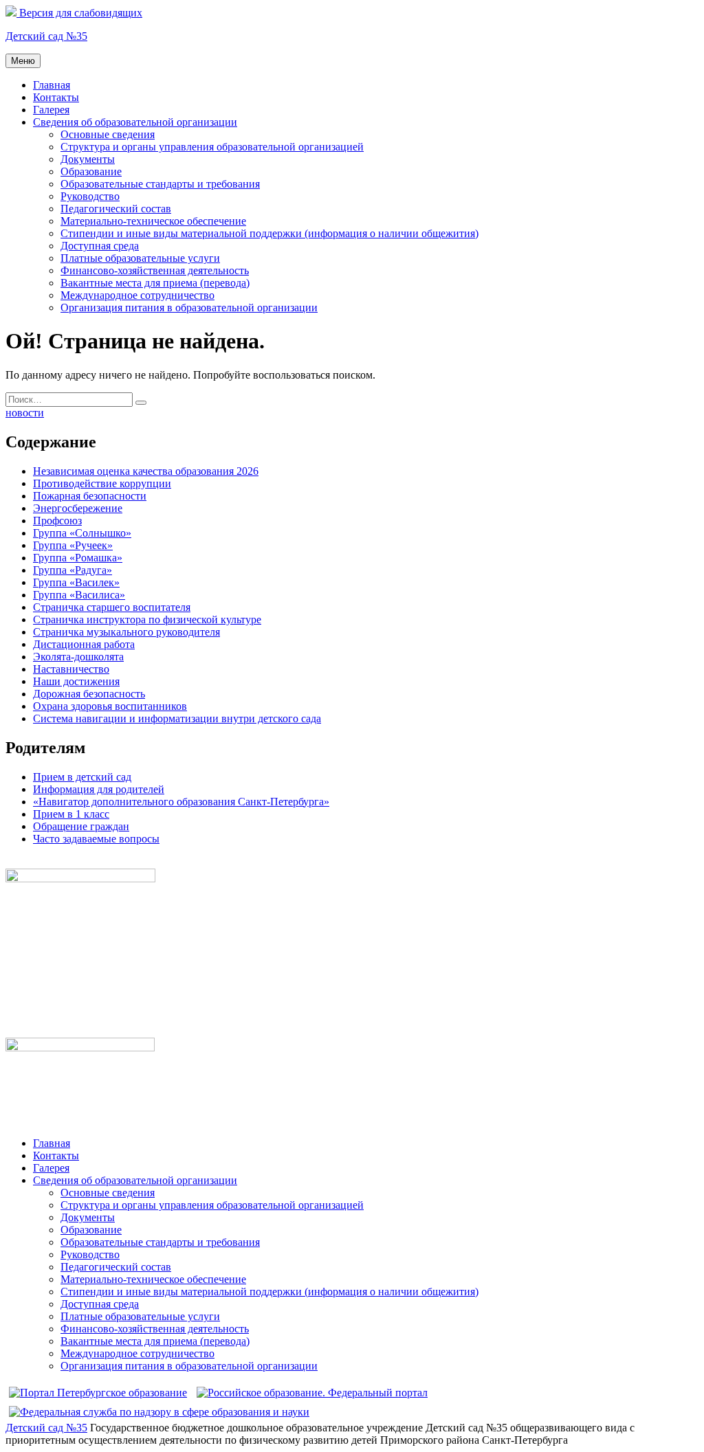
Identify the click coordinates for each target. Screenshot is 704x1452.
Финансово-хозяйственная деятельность (154, 270)
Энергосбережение (77, 508)
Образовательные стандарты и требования (160, 184)
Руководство (90, 196)
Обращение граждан (81, 826)
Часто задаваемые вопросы (96, 839)
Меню (23, 61)
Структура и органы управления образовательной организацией (212, 147)
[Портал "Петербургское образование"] (98, 1392)
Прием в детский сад (82, 777)
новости (25, 412)
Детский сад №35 (46, 36)
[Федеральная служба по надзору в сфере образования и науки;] (159, 1412)
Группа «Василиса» (79, 595)
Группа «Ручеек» (73, 545)
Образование (91, 171)
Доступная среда (99, 246)
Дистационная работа (84, 644)
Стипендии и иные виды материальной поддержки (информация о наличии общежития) (269, 233)
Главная (51, 85)
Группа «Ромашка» (77, 557)
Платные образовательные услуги (140, 258)
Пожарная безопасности (89, 496)
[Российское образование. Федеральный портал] (312, 1392)
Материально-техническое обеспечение (153, 221)
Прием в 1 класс (71, 814)
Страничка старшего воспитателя (111, 607)
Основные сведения (107, 134)
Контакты (56, 97)
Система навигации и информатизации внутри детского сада (177, 718)
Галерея (51, 109)
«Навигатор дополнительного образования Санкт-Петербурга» (181, 801)
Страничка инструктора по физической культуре (147, 619)
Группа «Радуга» (72, 570)
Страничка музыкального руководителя (126, 632)
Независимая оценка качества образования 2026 (145, 471)
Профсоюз (57, 520)
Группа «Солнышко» (82, 533)
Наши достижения (76, 681)
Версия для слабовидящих (79, 13)
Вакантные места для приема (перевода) (155, 283)
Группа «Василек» (76, 582)
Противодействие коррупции (102, 483)
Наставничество (71, 669)
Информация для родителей (98, 789)
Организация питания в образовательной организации (189, 307)
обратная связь (40, 862)
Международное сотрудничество (137, 295)
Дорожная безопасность (89, 694)
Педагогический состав (115, 208)
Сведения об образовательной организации (135, 122)
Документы (87, 159)
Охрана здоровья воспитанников (110, 706)
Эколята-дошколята (78, 656)
